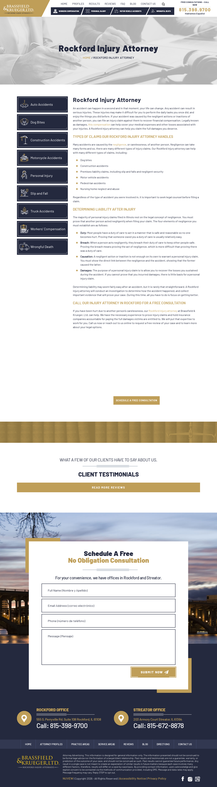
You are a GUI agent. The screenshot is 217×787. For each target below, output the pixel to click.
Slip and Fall (39, 193)
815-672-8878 (165, 725)
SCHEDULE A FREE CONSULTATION (136, 400)
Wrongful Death (163, 11)
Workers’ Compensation (48, 229)
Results (94, 3)
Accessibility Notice (132, 778)
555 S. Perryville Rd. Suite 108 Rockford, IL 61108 (68, 719)
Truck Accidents (42, 211)
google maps (197, 778)
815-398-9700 (69, 725)
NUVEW (68, 778)
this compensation (99, 124)
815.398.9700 (195, 9)
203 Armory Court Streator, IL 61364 (157, 719)
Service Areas (106, 744)
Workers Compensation (69, 11)
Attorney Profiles (51, 744)
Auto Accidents (42, 104)
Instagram (190, 778)
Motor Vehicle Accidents (130, 11)
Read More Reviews (108, 487)
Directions (163, 744)
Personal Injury (98, 11)
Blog (133, 3)
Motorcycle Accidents (46, 158)
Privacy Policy (156, 778)
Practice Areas (80, 744)
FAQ (123, 3)
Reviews (110, 3)
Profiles (78, 3)
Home (64, 3)
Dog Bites (38, 122)
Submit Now (152, 672)
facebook (183, 778)
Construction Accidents (48, 140)
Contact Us (148, 3)
